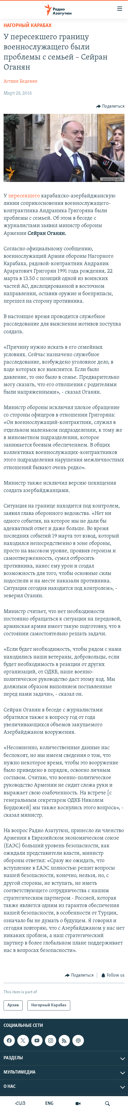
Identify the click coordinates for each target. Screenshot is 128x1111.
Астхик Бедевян (21, 81)
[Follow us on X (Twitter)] (23, 1040)
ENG (49, 1103)
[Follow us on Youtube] (37, 1040)
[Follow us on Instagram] (50, 1040)
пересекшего (24, 196)
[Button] (110, 106)
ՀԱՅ (20, 1103)
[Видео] (78, 1103)
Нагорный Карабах (27, 26)
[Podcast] (78, 1040)
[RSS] (64, 1040)
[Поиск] (107, 1103)
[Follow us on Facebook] (9, 1040)
